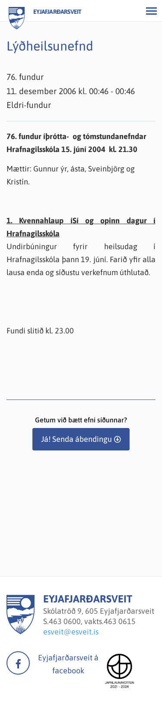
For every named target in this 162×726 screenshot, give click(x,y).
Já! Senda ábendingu (76, 439)
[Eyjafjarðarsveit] (20, 631)
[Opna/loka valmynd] (151, 11)
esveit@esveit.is (70, 631)
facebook (18, 663)
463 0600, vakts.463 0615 (92, 621)
